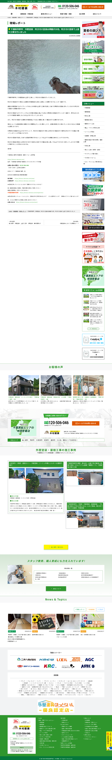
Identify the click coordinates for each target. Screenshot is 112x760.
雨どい (46, 691)
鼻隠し (23, 695)
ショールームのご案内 (90, 724)
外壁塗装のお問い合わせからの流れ (71, 730)
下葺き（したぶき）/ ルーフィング (70, 687)
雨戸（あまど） (66, 689)
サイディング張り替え (91, 154)
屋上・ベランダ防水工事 (92, 128)
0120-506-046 (70, 6)
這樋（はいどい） (88, 689)
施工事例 (82, 14)
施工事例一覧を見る (57, 547)
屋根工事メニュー (46, 14)
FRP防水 (60, 695)
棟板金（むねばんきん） (56, 691)
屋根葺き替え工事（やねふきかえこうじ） (42, 687)
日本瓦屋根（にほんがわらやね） (75, 685)
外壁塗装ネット (12, 641)
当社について (97, 14)
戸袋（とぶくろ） (55, 689)
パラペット (52, 695)
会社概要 (87, 720)
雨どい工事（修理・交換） (93, 150)
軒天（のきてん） (69, 691)
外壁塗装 (87, 108)
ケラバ (20, 693)
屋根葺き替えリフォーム (46, 726)
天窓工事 (87, 146)
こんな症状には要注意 (67, 737)
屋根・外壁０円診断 (67, 728)
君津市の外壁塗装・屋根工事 (68, 745)
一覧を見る (94, 328)
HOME (40, 718)
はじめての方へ (65, 724)
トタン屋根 (89, 685)
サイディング (62, 681)
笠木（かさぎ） (24, 689)
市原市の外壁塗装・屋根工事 (68, 747)
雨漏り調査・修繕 (65, 14)
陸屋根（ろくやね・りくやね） (46, 685)
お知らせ (87, 732)
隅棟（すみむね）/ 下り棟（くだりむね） (77, 693)
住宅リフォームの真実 (66, 743)
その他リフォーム (90, 158)
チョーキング (31, 681)
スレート (80, 695)
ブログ (101, 609)
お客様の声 (65, 720)
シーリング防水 (89, 132)
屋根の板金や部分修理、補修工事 (92, 141)
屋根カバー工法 (89, 124)
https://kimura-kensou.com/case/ (25, 178)
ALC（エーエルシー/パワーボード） (77, 681)
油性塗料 (90, 681)
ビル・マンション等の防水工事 (92, 163)
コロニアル (88, 695)
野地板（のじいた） (86, 687)
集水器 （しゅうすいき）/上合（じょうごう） (30, 691)
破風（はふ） (79, 691)
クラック (23, 681)
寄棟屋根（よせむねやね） (31, 693)
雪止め (57, 687)
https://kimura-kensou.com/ (16, 159)
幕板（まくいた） (76, 689)
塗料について (65, 732)
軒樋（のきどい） (31, 695)
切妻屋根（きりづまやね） (46, 693)
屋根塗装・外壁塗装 (26, 14)
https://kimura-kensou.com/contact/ (27, 202)
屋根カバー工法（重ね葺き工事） (48, 728)
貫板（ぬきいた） (90, 691)
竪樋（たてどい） (42, 695)
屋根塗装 (87, 112)
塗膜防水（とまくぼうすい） (29, 685)
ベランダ (59, 683)
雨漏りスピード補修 (67, 726)
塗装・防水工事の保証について (69, 739)
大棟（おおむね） (60, 693)
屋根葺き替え (89, 120)
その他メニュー (88, 739)
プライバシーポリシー (90, 737)
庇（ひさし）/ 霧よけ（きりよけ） (39, 689)
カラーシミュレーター (67, 735)
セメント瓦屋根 (60, 685)
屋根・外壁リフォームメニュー (46, 720)
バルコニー (51, 683)
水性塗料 (26, 683)
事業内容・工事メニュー (91, 722)
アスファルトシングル (70, 695)
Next (105, 389)
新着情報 (92, 609)
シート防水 (87, 683)
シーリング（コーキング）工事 (38, 683)
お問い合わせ (87, 735)
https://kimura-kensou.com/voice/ (25, 181)
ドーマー (93, 693)
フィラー (39, 681)
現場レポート (80, 609)
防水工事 (87, 116)
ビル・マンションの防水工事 (47, 747)
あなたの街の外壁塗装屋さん (16, 639)
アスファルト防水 (68, 683)
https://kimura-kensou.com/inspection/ (31, 192)
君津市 (46, 440)
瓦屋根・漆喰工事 (90, 136)
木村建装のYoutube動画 (91, 726)
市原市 (32, 440)
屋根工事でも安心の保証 (91, 730)
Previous (6, 389)
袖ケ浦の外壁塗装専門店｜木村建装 (50, 758)
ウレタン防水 (78, 683)
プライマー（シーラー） (50, 681)
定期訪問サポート (66, 741)
